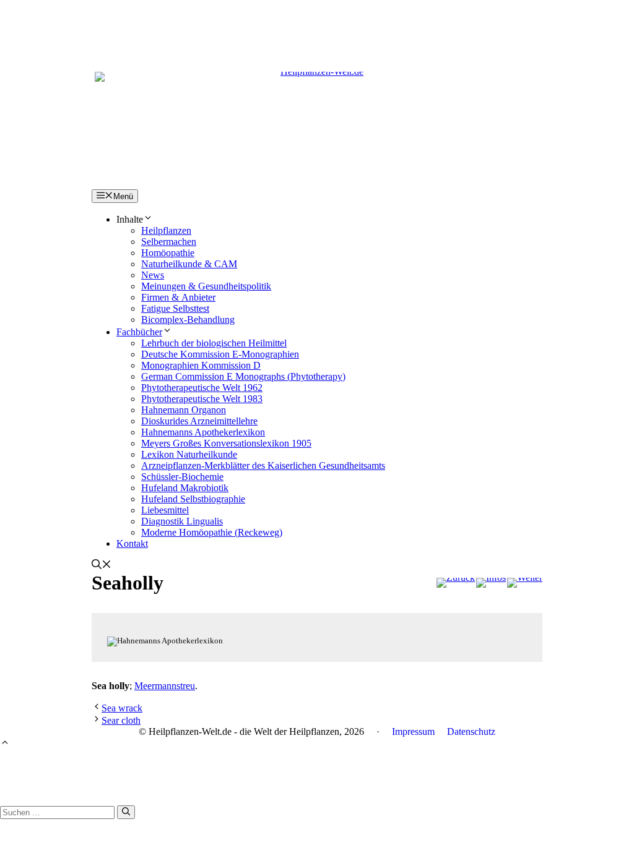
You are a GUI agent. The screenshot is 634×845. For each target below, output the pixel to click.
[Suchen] (126, 812)
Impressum (413, 731)
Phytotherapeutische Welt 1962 (202, 387)
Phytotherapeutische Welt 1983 (202, 398)
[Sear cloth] (524, 583)
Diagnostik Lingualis (182, 521)
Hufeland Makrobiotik (184, 488)
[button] (101, 565)
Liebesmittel (165, 510)
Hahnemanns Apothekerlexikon (203, 432)
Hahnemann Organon (183, 410)
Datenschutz (471, 731)
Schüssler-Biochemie (182, 476)
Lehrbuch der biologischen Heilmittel (214, 343)
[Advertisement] (317, 28)
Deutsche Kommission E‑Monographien (220, 354)
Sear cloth (121, 720)
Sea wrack (122, 708)
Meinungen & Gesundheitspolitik (206, 286)
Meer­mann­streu (164, 685)
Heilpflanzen (166, 230)
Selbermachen (168, 241)
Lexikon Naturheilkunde (189, 454)
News (152, 275)
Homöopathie (167, 252)
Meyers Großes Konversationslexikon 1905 (226, 443)
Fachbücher (139, 332)
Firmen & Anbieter (178, 297)
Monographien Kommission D (201, 365)
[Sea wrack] (455, 583)
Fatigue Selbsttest (175, 308)
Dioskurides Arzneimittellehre (199, 421)
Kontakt (132, 543)
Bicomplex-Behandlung (188, 319)
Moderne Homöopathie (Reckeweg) (211, 532)
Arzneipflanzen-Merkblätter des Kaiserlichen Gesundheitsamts (263, 465)
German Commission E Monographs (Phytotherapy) (243, 376)
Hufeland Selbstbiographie (193, 499)
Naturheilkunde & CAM (189, 264)
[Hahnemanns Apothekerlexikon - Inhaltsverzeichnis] (491, 583)
